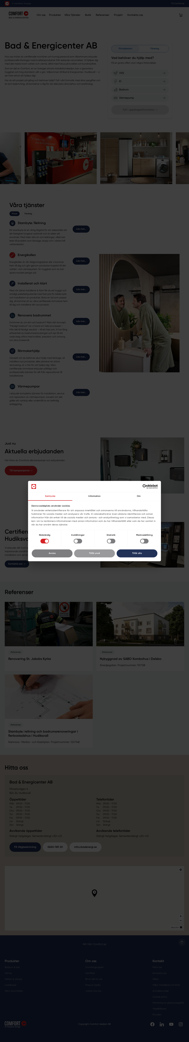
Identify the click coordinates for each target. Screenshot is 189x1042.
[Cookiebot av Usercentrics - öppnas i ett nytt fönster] (145, 486)
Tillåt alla (137, 553)
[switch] (78, 541)
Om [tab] (139, 496)
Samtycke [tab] (50, 496)
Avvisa (52, 553)
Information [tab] (94, 496)
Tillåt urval (94, 553)
